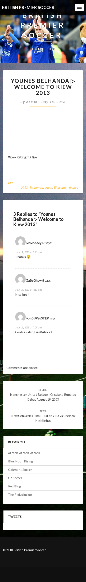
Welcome (60, 187)
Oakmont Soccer (20, 469)
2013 (24, 187)
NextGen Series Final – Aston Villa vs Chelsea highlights (43, 416)
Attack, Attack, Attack (24, 453)
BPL (10, 183)
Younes (73, 187)
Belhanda (36, 187)
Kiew (48, 187)
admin (32, 102)
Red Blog (14, 486)
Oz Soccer (15, 478)
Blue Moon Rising (20, 461)
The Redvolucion (20, 494)
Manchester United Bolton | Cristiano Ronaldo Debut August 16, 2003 (43, 394)
